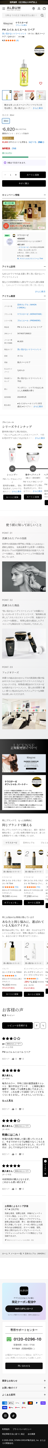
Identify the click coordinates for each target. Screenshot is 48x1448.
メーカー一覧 (16, 1254)
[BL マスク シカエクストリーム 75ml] (10, 240)
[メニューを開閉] (3, 8)
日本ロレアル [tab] (29, 843)
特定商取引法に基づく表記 (13, 1434)
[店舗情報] (33, 8)
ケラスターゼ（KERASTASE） (30, 314)
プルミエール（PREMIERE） (29, 321)
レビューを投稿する (17, 1025)
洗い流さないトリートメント (14, 34)
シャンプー (12, 474)
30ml (6, 121)
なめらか (11, 37)
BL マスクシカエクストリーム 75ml (30, 259)
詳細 (40, 142)
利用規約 (6, 1429)
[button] (10, 40)
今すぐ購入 (24, 183)
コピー (31, 142)
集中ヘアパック (33, 476)
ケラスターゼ (24, 247)
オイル (31, 34)
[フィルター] (36, 1025)
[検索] (42, 15)
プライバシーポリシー (22, 1429)
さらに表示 (38, 108)
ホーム (5, 1254)
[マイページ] (39, 8)
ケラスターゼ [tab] (11, 843)
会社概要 (31, 1434)
